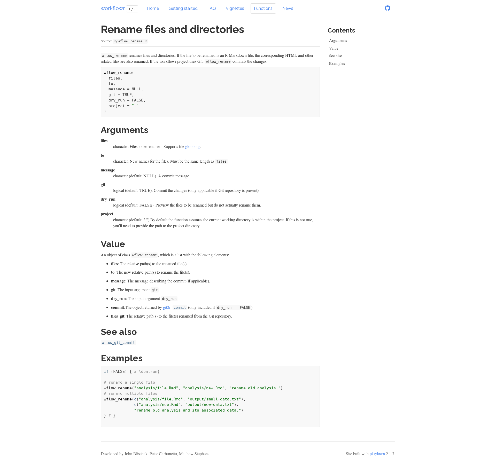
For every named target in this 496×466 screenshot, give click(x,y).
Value (333, 48)
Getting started (183, 8)
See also (335, 55)
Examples (337, 63)
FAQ (211, 8)
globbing (192, 146)
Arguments (338, 40)
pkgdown (377, 453)
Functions (263, 8)
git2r (167, 307)
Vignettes (235, 8)
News (287, 8)
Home (153, 8)
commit (180, 307)
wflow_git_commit (118, 343)
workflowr (113, 8)
